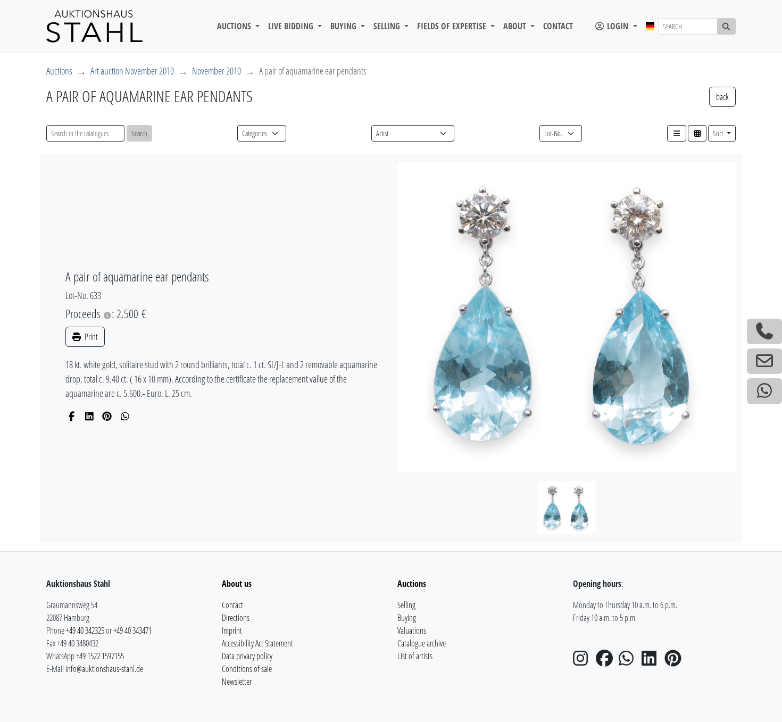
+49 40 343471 (132, 630)
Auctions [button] (235, 26)
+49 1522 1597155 (100, 656)
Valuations (411, 630)
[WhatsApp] (125, 416)
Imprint (232, 630)
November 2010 (216, 70)
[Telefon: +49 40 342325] (764, 331)
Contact (558, 26)
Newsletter (237, 681)
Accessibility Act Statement (257, 643)
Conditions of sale (247, 669)
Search (139, 133)
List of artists (414, 656)
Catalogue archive (421, 643)
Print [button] (90, 337)
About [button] (515, 26)
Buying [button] (344, 26)
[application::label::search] (726, 26)
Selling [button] (387, 26)
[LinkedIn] (90, 416)
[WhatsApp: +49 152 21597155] (764, 391)
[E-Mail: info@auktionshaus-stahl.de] (764, 361)
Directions (235, 618)
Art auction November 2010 (132, 70)
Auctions (59, 70)
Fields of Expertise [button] (452, 26)
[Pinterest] (107, 416)
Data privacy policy (247, 656)
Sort (719, 133)
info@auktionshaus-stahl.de (104, 669)
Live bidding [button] (291, 26)
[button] (676, 133)
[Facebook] (71, 416)
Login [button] (617, 26)
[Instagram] (583, 661)
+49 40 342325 (85, 630)
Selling (406, 605)
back (722, 97)
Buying (406, 618)
